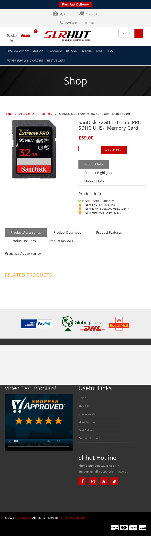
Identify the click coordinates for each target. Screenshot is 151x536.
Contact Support (89, 438)
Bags (99, 50)
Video (37, 50)
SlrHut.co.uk (23, 517)
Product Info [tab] (93, 164)
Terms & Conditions (72, 517)
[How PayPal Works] (36, 323)
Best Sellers (56, 60)
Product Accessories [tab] (26, 232)
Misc (110, 50)
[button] (138, 33)
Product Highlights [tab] (98, 173)
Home (82, 398)
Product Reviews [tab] (60, 241)
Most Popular (87, 422)
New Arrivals (86, 414)
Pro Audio (54, 50)
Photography (17, 50)
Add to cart (114, 150)
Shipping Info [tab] (94, 181)
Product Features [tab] (109, 232)
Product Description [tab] (68, 232)
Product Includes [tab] (23, 241)
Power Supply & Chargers (25, 60)
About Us (84, 406)
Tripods (71, 50)
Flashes (86, 50)
